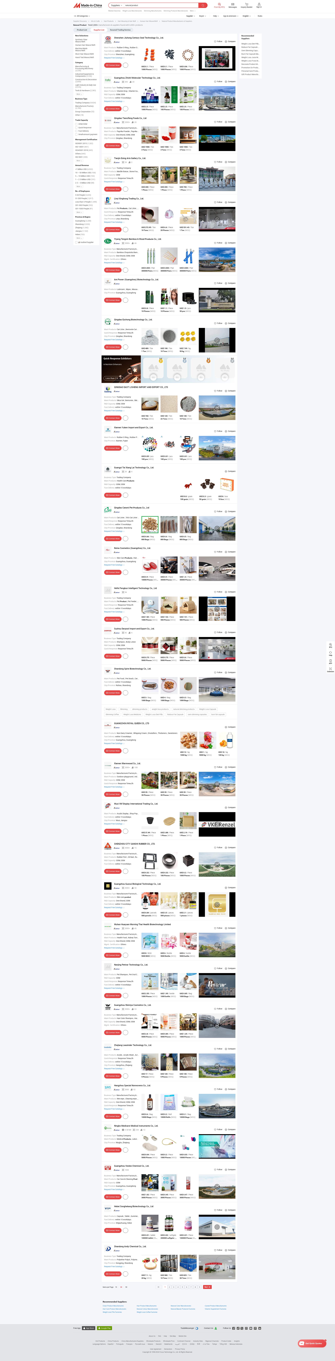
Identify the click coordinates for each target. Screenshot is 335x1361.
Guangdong (83, 220)
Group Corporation (84, 111)
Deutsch (159, 1344)
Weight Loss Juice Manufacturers (255, 57)
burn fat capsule (218, 714)
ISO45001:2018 (84, 150)
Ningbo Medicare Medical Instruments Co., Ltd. (136, 1125)
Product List (82, 30)
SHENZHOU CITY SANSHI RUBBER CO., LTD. (134, 843)
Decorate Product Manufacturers (254, 64)
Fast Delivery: (109, 51)
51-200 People (84, 198)
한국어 (184, 1344)
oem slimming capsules (197, 714)
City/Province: (110, 54)
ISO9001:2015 (84, 143)
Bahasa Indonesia (236, 1344)
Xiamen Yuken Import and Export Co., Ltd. (133, 427)
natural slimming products (184, 709)
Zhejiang (81, 227)
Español (110, 1344)
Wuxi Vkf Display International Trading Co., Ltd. (136, 803)
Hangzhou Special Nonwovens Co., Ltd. (132, 1085)
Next (206, 1287)
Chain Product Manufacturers (113, 1306)
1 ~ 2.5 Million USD (85, 179)
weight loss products (160, 709)
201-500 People (84, 205)
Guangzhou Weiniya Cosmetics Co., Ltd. (132, 1005)
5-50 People (83, 195)
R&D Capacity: (110, 94)
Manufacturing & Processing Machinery (84, 68)
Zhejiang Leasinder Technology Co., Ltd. (133, 1045)
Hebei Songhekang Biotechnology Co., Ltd (133, 1206)
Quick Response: (111, 178)
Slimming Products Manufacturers (176, 11)
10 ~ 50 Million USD (85, 172)
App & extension (229, 16)
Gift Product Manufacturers (252, 74)
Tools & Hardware (85, 90)
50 (126, 1287)
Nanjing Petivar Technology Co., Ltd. (131, 964)
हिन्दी (198, 1344)
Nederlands (168, 1344)
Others (80, 153)
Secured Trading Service (120, 30)
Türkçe (214, 1344)
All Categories (82, 16)
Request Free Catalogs (113, 57)
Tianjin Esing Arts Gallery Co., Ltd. (130, 158)
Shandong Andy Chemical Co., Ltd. (130, 1246)
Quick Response (84, 127)
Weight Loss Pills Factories (112, 1312)
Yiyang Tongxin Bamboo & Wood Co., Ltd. (137, 239)
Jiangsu (81, 231)
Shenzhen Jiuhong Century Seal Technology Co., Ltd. (139, 37)
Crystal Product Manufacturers (216, 1306)
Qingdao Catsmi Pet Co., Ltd (131, 507)
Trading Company (85, 102)
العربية (177, 1344)
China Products (113, 1341)
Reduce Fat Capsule (175, 714)
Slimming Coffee (112, 714)
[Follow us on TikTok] (238, 1328)
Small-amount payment (87, 134)
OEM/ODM (82, 124)
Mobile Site (182, 1336)
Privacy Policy (180, 1349)
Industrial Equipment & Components (84, 75)
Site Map (173, 1336)
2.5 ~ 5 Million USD (84, 183)
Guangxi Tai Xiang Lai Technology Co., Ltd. (134, 467)
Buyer (201, 16)
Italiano (150, 1344)
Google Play (104, 1328)
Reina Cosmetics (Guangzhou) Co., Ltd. (132, 548)
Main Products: (110, 47)
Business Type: (110, 87)
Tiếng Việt (223, 1344)
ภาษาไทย (206, 1344)
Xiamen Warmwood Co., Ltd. (127, 763)
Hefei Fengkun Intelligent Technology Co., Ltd (135, 588)
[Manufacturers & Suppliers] (87, 5)
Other (79, 115)
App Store (88, 1328)
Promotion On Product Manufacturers (256, 67)
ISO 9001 (81, 157)
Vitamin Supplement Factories (215, 1309)
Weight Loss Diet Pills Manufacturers (256, 43)
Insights (237, 1341)
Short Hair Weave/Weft (84, 54)
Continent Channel (183, 1341)
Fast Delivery (83, 131)
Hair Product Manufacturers (147, 1306)
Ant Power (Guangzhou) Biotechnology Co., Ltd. (136, 279)
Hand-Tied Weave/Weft (84, 57)
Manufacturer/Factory (84, 107)
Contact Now (114, 65)
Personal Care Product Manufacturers (256, 71)
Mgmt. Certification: (112, 259)
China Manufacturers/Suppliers (132, 1341)
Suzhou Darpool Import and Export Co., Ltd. (134, 628)
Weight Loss (111, 709)
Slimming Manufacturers (152, 11)
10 (116, 1287)
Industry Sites (198, 1341)
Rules (260, 16)
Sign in (259, 7)
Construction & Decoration (86, 80)
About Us (152, 1336)
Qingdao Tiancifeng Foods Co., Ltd (130, 118)
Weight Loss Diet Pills (154, 714)
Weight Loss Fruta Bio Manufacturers (256, 60)
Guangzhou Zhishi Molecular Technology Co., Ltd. (137, 77)
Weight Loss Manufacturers (132, 11)
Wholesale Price (168, 1341)
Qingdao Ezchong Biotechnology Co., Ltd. (133, 319)
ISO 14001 (82, 147)
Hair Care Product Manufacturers (114, 1309)
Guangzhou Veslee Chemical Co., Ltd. (131, 1165)
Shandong (82, 224)
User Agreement (155, 1349)
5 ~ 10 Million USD (85, 176)
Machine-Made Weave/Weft (81, 49)
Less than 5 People (86, 202)
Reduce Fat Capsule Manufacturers (255, 47)
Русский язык (140, 1344)
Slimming (124, 709)
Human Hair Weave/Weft (85, 45)
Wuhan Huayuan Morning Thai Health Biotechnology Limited (142, 924)
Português (120, 1344)
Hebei (80, 234)
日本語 (192, 1344)
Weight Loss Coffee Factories (147, 1312)
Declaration (168, 1349)
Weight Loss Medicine (132, 714)
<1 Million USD (84, 169)
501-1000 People (84, 208)
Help (215, 16)
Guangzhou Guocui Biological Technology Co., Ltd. (137, 883)
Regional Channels (212, 1341)
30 (121, 1287)
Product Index (226, 1341)
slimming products (139, 709)
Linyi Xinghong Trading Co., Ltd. (129, 198)
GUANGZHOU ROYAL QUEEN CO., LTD (131, 723)
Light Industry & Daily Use (85, 86)
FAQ (159, 1336)
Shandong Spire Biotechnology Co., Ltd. (132, 668)
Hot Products (100, 1341)
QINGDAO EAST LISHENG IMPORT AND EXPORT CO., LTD (141, 387)
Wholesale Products (153, 1341)
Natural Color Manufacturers (181, 1306)
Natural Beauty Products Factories (183, 1309)
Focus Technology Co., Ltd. (169, 1352)
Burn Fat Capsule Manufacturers (254, 54)
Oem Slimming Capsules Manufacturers (257, 50)
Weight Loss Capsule (207, 709)
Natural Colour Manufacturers (147, 1309)
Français (129, 1344)
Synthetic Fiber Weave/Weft (81, 40)
